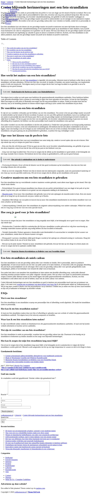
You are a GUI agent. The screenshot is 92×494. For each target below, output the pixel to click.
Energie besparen (11, 19)
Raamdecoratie (10, 15)
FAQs (9, 60)
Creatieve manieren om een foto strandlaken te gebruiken (25, 54)
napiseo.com (40, 488)
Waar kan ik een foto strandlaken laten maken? (26, 65)
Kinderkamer (14, 9)
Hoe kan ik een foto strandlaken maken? (24, 63)
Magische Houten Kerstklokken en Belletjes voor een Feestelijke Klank (30, 360)
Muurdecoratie (7, 194)
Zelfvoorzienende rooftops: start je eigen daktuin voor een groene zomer (30, 437)
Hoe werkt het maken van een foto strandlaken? (22, 48)
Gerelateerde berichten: (19, 71)
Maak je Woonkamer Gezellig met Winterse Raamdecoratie (26, 358)
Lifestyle (8, 21)
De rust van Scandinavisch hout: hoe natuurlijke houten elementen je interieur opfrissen (36, 443)
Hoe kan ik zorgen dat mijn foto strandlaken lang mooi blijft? (31, 69)
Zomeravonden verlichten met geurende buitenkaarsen (24, 441)
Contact (8, 23)
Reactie (4, 394)
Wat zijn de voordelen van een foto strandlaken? (27, 67)
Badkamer (13, 11)
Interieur (8, 7)
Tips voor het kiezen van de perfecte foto (20, 52)
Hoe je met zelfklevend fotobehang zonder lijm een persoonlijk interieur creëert (31, 370)
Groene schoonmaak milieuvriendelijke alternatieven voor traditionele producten (33, 356)
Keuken (8, 464)
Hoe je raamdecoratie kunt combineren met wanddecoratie (24, 368)
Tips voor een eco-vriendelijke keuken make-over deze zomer (27, 433)
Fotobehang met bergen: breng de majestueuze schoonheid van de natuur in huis (33, 445)
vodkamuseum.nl (7, 4)
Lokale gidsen (10, 13)
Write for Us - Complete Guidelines (18, 479)
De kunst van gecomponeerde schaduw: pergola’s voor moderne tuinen (30, 431)
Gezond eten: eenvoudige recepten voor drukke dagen (24, 362)
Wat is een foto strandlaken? (21, 62)
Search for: (5, 417)
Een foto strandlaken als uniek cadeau (19, 58)
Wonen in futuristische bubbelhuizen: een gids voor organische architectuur (31, 435)
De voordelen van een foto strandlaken (19, 50)
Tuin (7, 17)
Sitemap (8, 477)
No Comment (25, 366)
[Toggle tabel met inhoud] (2, 44)
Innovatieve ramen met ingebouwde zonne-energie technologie (27, 447)
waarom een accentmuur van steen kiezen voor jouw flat (37, 284)
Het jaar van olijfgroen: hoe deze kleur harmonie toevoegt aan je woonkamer (32, 439)
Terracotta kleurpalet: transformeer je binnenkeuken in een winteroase (30, 449)
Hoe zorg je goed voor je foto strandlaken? (20, 56)
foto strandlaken (31, 80)
